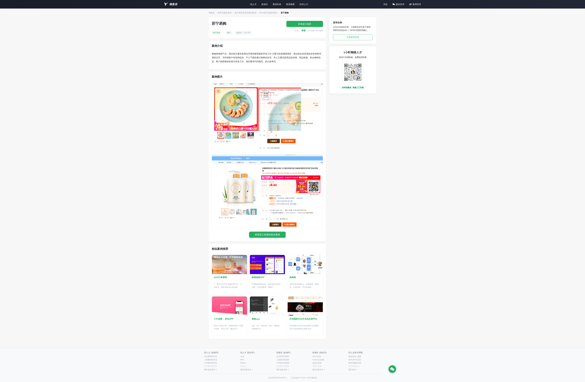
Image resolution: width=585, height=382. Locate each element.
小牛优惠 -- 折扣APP (224, 319)
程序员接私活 (353, 366)
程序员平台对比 (354, 360)
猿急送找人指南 (354, 356)
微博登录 (417, 4)
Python (243, 363)
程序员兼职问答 (354, 363)
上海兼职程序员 (210, 360)
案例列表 (277, 4)
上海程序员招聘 (282, 360)
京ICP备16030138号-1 (277, 378)
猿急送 (173, 4)
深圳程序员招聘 (282, 366)
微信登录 (400, 4)
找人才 (253, 4)
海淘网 (292, 277)
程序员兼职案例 (225, 13)
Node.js (243, 366)
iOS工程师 (316, 356)
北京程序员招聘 (282, 356)
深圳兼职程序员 (210, 366)
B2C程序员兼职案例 (268, 13)
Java (242, 356)
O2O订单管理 (220, 277)
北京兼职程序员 (210, 356)
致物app (256, 319)
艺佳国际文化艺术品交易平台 (303, 319)
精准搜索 (290, 4)
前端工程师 (316, 363)
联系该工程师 (304, 24)
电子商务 (216, 33)
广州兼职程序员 (210, 363)
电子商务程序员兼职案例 (245, 13)
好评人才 (304, 4)
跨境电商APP (258, 277)
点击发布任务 (352, 37)
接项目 (264, 4)
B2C (229, 33)
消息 (385, 4)
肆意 (303, 30)
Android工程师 (318, 360)
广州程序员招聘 (282, 363)
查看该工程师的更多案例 (267, 234)
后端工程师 (316, 366)
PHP (242, 360)
